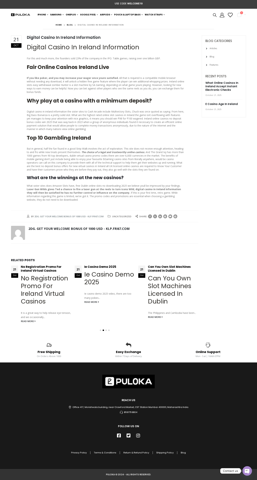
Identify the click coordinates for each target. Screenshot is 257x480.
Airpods (105, 14)
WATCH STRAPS (154, 14)
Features (214, 64)
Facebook (150, 216)
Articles (213, 48)
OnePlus (71, 14)
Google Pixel (88, 14)
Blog (212, 56)
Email (170, 216)
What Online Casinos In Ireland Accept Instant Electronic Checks (221, 86)
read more (27, 321)
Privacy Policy (79, 452)
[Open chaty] (247, 471)
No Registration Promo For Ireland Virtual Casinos (41, 269)
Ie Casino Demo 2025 (100, 267)
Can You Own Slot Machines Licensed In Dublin (169, 269)
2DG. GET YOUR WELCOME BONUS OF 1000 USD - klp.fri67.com (69, 216)
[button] (100, 330)
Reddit (175, 216)
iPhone (42, 14)
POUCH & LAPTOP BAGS (127, 14)
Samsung (56, 14)
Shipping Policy (165, 452)
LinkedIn (160, 216)
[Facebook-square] (119, 435)
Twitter (155, 216)
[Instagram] (138, 435)
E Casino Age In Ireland (221, 104)
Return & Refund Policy (136, 452)
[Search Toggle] (214, 15)
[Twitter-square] (128, 435)
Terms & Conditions (105, 452)
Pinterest (165, 216)
